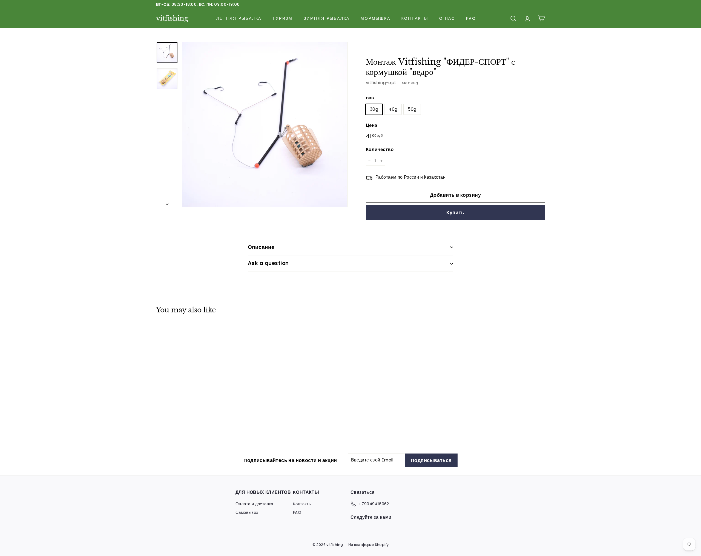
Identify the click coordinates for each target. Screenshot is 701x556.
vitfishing (172, 18)
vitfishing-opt (381, 82)
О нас (447, 18)
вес (370, 97)
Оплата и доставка (254, 504)
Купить (455, 212)
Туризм (282, 18)
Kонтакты (414, 18)
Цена (371, 125)
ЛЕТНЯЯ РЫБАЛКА (239, 18)
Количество (379, 149)
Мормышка (375, 18)
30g (374, 109)
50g (412, 109)
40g (393, 109)
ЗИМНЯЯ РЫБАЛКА (327, 18)
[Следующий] (167, 202)
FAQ (471, 18)
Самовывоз (246, 512)
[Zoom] (264, 124)
